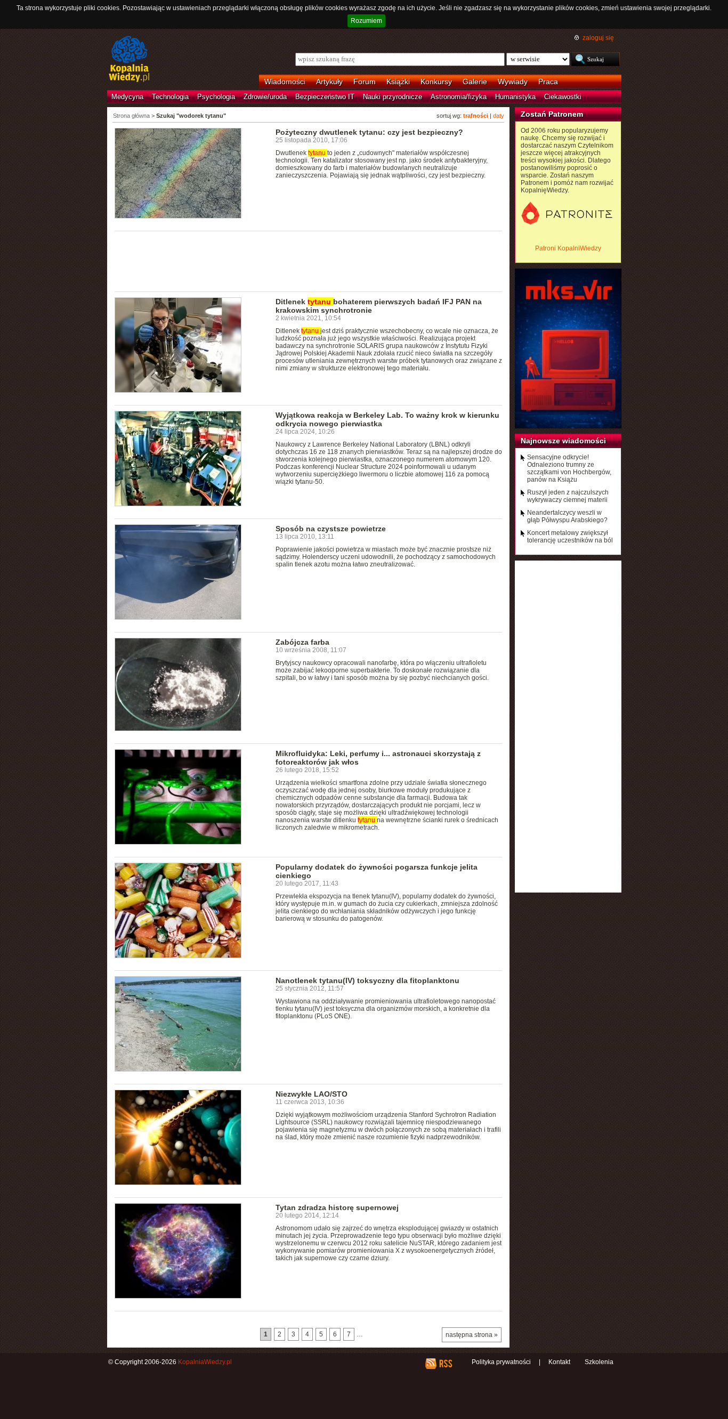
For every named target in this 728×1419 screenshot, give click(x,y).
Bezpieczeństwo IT (324, 97)
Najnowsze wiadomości (563, 440)
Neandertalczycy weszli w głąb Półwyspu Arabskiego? (567, 516)
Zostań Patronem (552, 114)
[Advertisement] (309, 261)
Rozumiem (366, 21)
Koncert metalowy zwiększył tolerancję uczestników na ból (570, 536)
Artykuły (329, 81)
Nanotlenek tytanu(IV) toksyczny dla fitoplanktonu (367, 980)
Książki (398, 81)
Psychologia (216, 97)
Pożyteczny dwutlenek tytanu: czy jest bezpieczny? (369, 132)
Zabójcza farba (302, 642)
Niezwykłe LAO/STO (311, 1094)
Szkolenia (599, 1362)
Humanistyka (515, 97)
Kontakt (559, 1362)
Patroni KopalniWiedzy (568, 248)
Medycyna (127, 97)
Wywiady (513, 81)
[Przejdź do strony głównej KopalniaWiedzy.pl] (129, 59)
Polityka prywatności (501, 1362)
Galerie (475, 81)
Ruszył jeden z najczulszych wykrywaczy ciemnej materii (568, 496)
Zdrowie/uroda (265, 97)
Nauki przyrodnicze (392, 97)
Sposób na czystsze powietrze (331, 528)
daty (498, 115)
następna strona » (472, 1335)
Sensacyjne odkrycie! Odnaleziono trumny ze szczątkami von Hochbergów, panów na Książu (569, 468)
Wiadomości (284, 81)
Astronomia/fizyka (459, 97)
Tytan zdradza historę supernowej (337, 1207)
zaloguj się (598, 38)
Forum (364, 81)
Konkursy (436, 81)
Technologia (170, 97)
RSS (445, 1363)
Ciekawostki (562, 97)
